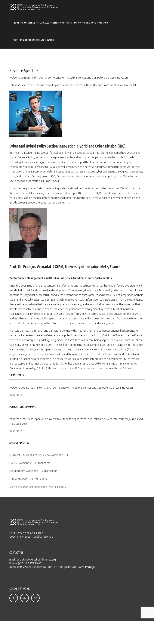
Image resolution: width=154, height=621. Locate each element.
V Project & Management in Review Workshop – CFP (39, 454)
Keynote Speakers (23, 70)
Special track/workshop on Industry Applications (37, 486)
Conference (28, 23)
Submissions (58, 23)
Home (16, 23)
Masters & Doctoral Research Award (34, 40)
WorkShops (90, 23)
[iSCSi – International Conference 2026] (34, 7)
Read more (15, 394)
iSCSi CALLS (43, 23)
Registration (74, 23)
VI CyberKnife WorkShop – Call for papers (33, 470)
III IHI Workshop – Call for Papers (28, 478)
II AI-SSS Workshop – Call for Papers (29, 462)
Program (103, 23)
